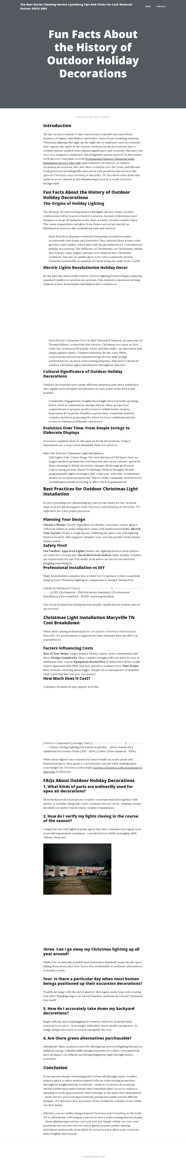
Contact (161, 6)
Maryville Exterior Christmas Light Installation (73, 453)
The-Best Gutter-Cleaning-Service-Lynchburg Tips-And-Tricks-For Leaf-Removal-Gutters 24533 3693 (76, 6)
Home (148, 6)
